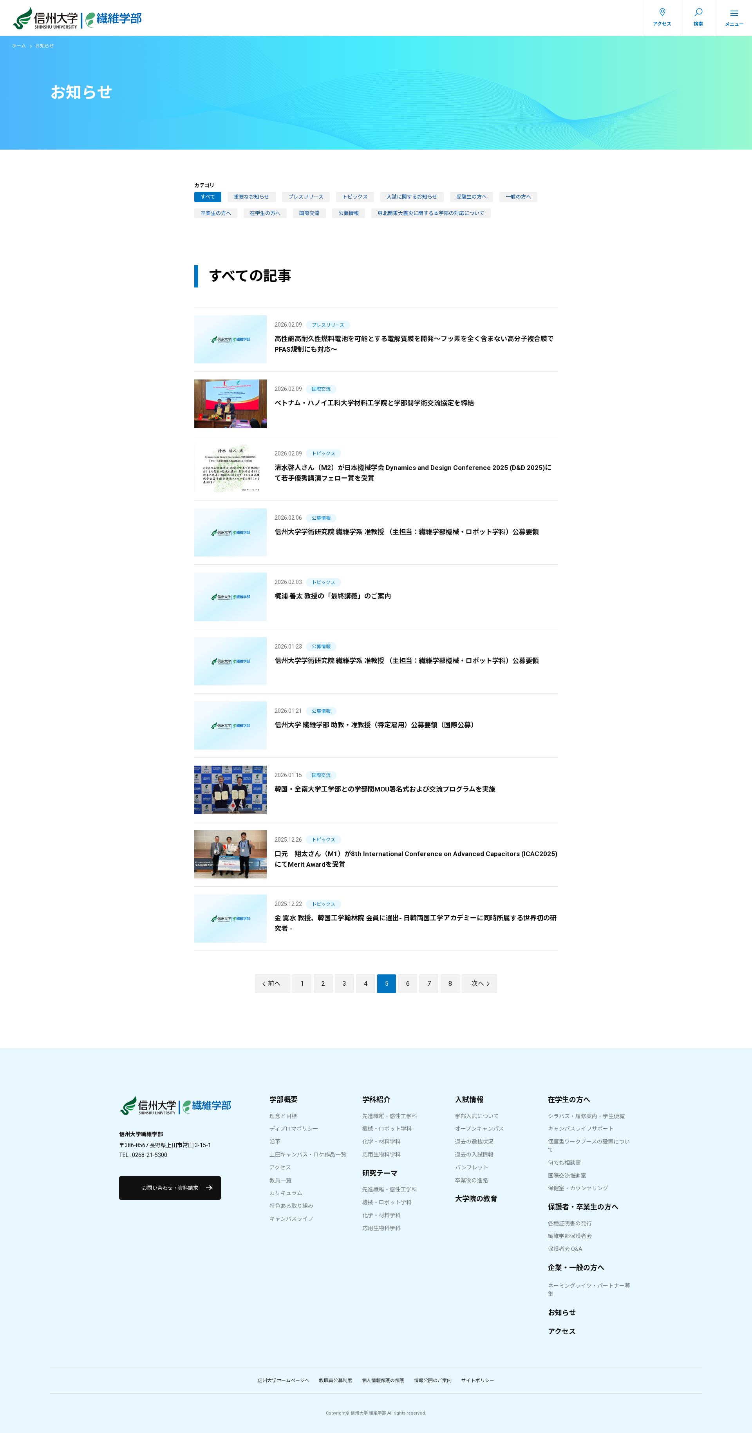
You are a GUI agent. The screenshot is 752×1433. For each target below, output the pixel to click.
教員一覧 (280, 1180)
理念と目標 (283, 1116)
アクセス (280, 1167)
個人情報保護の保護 (383, 1380)
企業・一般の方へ (576, 1267)
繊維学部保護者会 (570, 1236)
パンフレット (471, 1167)
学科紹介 (376, 1099)
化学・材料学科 (381, 1141)
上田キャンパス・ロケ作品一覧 (307, 1154)
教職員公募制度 (335, 1380)
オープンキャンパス (479, 1129)
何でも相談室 (564, 1163)
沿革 (274, 1141)
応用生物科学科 (381, 1154)
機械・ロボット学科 (387, 1129)
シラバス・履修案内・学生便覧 (586, 1116)
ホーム (19, 46)
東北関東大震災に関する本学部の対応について (431, 213)
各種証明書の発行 (570, 1223)
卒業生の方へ (216, 213)
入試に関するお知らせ (412, 197)
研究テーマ (380, 1173)
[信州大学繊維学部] (175, 1109)
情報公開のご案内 (433, 1380)
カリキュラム (285, 1193)
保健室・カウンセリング (578, 1188)
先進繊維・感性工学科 (389, 1116)
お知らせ (562, 1312)
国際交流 (309, 213)
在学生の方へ (265, 213)
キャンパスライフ (291, 1219)
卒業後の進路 (471, 1180)
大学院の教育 (476, 1198)
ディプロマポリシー (293, 1129)
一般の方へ (518, 197)
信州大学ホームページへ (283, 1380)
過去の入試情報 (474, 1154)
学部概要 (283, 1099)
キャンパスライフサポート (581, 1129)
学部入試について (477, 1116)
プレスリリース (306, 197)
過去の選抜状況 (474, 1141)
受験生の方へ (471, 197)
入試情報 (469, 1099)
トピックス (355, 197)
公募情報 (348, 213)
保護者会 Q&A (565, 1249)
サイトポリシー (477, 1380)
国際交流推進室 (567, 1176)
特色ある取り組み (291, 1206)
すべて (208, 197)
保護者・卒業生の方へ (583, 1207)
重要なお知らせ (251, 197)
